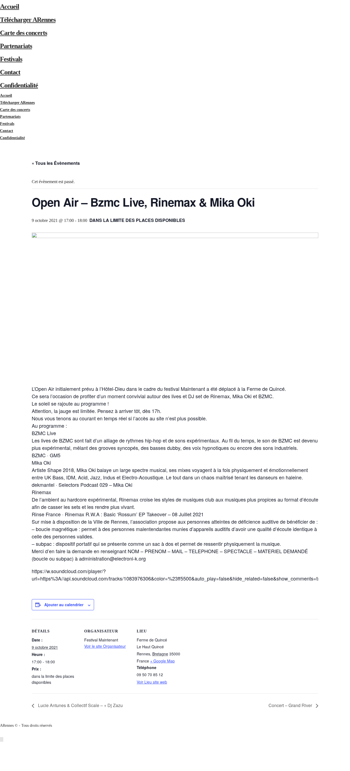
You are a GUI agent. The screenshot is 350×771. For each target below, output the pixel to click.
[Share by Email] (2, 767)
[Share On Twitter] (2, 753)
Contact (10, 72)
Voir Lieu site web (152, 682)
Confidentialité (19, 85)
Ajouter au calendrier (63, 604)
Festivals (11, 59)
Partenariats (16, 45)
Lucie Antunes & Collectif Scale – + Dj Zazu (80, 705)
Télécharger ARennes (28, 19)
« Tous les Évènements (56, 163)
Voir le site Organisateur (105, 646)
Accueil (9, 6)
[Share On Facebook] (2, 746)
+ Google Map (162, 661)
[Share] (1, 144)
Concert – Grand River (291, 705)
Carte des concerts (23, 32)
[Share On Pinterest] (2, 760)
